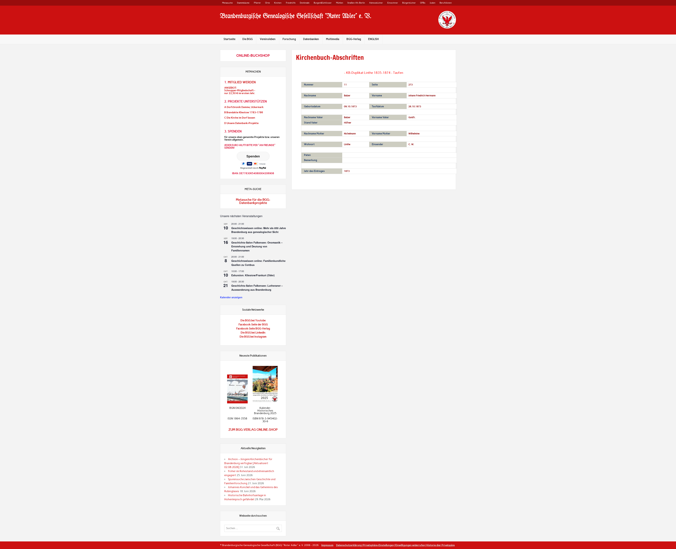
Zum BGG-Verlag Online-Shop (253, 430)
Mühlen (339, 2)
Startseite (229, 39)
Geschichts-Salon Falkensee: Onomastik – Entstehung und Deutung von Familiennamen (257, 246)
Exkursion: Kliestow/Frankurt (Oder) (253, 275)
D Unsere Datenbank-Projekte (241, 123)
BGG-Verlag (353, 39)
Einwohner (392, 2)
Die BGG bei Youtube (253, 320)
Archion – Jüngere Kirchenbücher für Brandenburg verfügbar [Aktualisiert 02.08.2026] (248, 463)
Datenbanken (311, 39)
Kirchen (277, 2)
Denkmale (304, 2)
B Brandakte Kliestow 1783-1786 (243, 112)
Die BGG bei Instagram (253, 336)
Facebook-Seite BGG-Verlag (253, 328)
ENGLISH (373, 39)
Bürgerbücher (409, 2)
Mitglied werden (242, 82)
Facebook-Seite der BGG (253, 324)
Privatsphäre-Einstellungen (378, 545)
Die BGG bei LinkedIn (253, 332)
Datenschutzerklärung (349, 545)
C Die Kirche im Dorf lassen (239, 117)
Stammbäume (243, 2)
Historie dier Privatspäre (440, 545)
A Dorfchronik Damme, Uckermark (244, 107)
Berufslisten (446, 2)
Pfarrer (257, 2)
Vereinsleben (268, 39)
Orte (267, 2)
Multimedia (332, 39)
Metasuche (227, 2)
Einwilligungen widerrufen (410, 545)
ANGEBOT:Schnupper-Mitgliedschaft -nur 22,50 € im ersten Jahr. (239, 90)
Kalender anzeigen (231, 297)
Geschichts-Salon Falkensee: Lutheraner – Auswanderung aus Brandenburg (257, 287)
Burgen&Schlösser (323, 2)
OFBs (422, 2)
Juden (432, 2)
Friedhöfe (291, 2)
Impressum (327, 545)
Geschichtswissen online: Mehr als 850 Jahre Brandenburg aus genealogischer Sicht (258, 230)
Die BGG (247, 39)
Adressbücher (376, 2)
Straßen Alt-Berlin (356, 2)
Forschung (289, 39)
